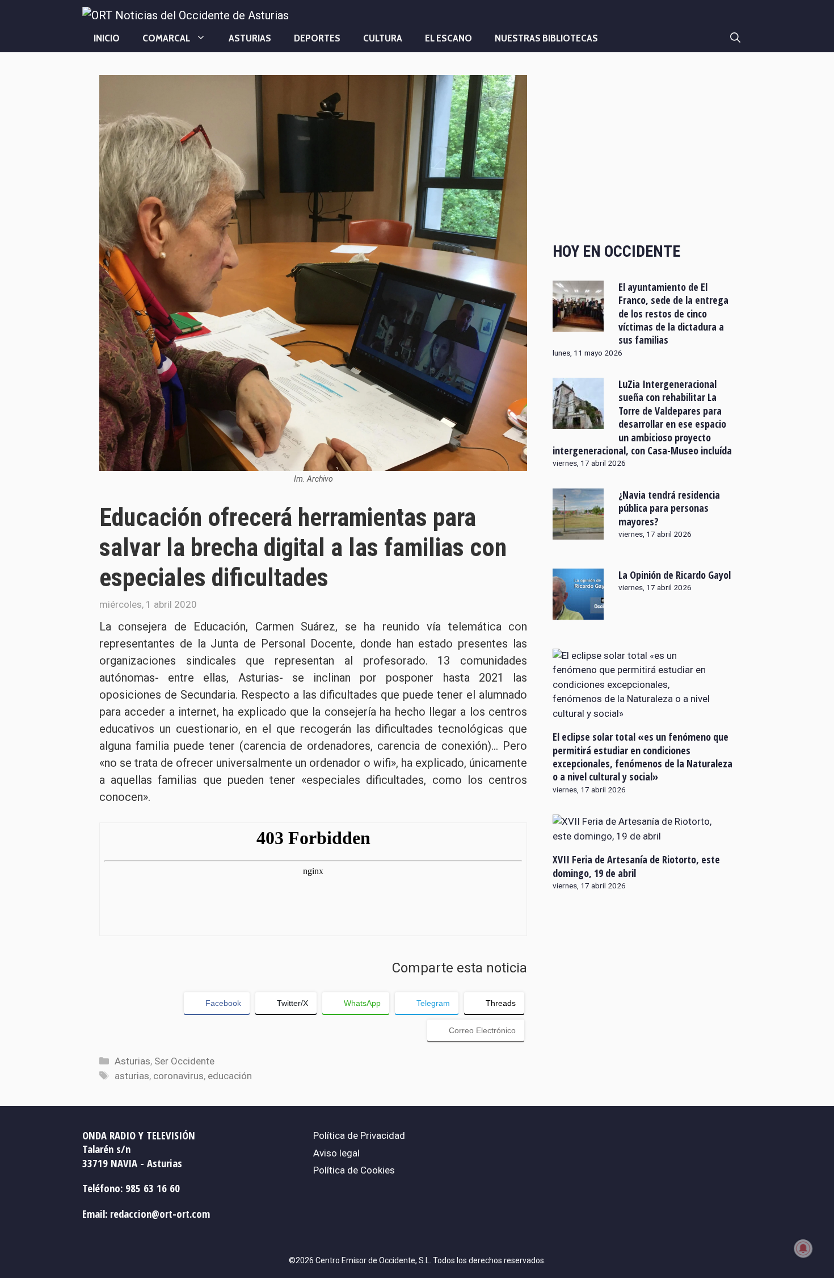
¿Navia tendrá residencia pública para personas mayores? (669, 508)
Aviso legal (336, 1153)
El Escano (448, 38)
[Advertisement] (644, 149)
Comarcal (166, 38)
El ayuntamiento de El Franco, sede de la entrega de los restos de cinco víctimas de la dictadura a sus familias (673, 313)
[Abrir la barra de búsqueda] (735, 38)
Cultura (382, 38)
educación (230, 1075)
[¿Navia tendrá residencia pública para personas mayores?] (578, 531)
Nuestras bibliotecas (546, 38)
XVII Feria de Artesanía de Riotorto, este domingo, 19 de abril (636, 866)
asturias (132, 1075)
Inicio (107, 38)
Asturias (250, 38)
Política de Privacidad (359, 1135)
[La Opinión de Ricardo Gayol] (578, 611)
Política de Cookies (354, 1170)
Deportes (317, 38)
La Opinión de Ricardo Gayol (674, 575)
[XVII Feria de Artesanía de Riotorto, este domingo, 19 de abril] (637, 836)
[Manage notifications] (803, 1248)
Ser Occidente (184, 1061)
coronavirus (178, 1075)
